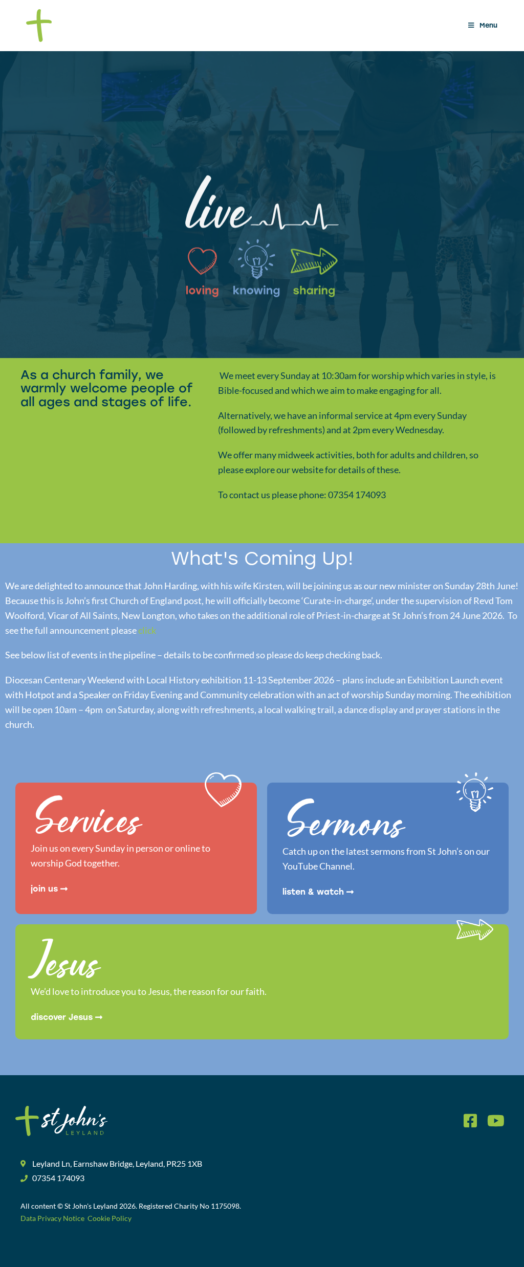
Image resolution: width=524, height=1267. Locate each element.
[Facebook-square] (470, 1120)
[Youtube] (496, 1120)
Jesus (65, 967)
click (147, 630)
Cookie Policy (109, 1218)
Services (86, 824)
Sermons (343, 827)
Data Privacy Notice (53, 1218)
